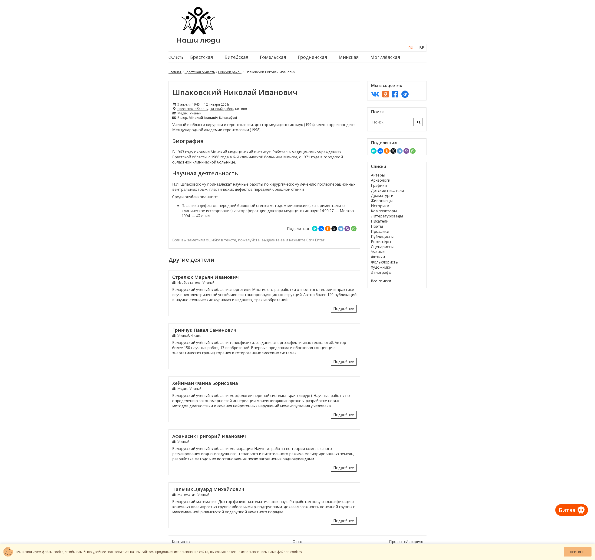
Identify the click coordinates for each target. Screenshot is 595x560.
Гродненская (312, 57)
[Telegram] (341, 228)
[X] (334, 228)
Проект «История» (406, 541)
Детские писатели (387, 190)
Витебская (236, 57)
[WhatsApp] (354, 228)
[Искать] (419, 122)
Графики (379, 185)
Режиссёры (381, 241)
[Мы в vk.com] (375, 94)
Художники (381, 267)
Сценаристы (382, 246)
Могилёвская (385, 57)
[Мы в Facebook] (395, 94)
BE (421, 47)
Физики (378, 257)
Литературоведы (387, 216)
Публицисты (382, 236)
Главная (175, 72)
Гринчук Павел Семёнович (204, 330)
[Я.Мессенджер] (314, 228)
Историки (380, 205)
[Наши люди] (198, 33)
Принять (577, 552)
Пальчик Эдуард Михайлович (208, 489)
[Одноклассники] (328, 228)
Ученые (378, 251)
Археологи (380, 180)
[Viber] (347, 228)
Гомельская (273, 57)
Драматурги (382, 195)
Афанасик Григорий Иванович (209, 436)
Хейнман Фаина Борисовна (205, 383)
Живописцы (382, 200)
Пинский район (229, 72)
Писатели (379, 221)
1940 (196, 104)
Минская (349, 57)
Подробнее (343, 308)
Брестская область (200, 72)
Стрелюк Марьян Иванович (205, 277)
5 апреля (184, 104)
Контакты (181, 541)
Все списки (381, 280)
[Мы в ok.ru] (385, 94)
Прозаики (380, 231)
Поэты (377, 226)
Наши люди (198, 40)
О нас (297, 541)
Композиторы (384, 210)
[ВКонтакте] (321, 228)
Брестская (201, 57)
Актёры (378, 175)
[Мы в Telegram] (405, 94)
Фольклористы (384, 262)
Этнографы (381, 272)
